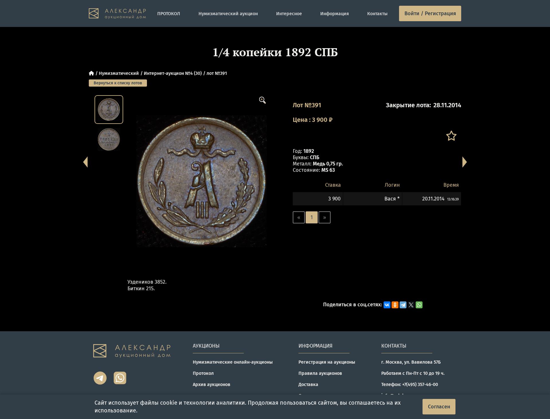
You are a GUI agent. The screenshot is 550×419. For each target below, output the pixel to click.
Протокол (203, 373)
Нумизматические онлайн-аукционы (233, 362)
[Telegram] (403, 304)
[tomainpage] (117, 13)
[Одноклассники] (395, 304)
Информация (334, 13)
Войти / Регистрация (430, 13)
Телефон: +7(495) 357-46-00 (409, 384)
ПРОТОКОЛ (168, 13)
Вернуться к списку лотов (118, 83)
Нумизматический (119, 73)
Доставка (308, 384)
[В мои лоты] (451, 136)
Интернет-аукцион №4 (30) (173, 73)
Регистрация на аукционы (326, 362)
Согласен (439, 407)
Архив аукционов (211, 384)
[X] (411, 304)
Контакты (377, 13)
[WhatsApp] (419, 304)
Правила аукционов (320, 373)
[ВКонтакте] (387, 304)
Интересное (289, 13)
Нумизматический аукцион (228, 13)
